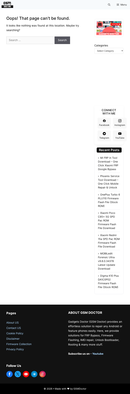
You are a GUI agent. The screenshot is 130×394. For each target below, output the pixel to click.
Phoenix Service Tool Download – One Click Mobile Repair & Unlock (108, 181)
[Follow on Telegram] (34, 374)
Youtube (97, 353)
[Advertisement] (112, 83)
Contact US (13, 328)
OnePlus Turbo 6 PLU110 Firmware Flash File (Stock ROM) (109, 200)
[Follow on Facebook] (9, 374)
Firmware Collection (19, 344)
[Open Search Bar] (109, 4)
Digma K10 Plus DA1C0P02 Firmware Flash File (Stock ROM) (108, 281)
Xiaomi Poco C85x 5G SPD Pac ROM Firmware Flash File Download (107, 220)
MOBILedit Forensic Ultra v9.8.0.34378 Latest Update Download (106, 261)
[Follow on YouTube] (26, 374)
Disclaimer (13, 338)
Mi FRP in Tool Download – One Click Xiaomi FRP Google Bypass (108, 163)
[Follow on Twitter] (18, 374)
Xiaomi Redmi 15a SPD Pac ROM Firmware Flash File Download (109, 241)
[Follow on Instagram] (42, 374)
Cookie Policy (14, 333)
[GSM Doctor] (8, 4)
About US (12, 322)
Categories (101, 45)
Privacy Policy (15, 349)
